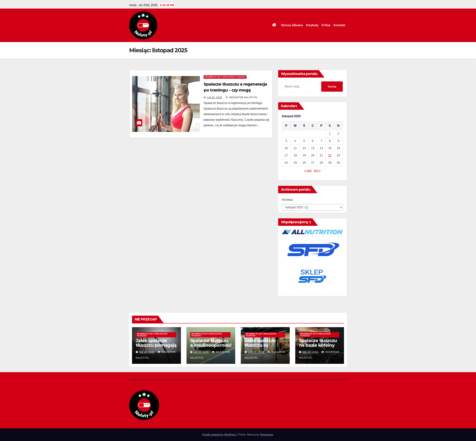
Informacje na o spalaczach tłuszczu (225, 77)
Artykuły (312, 25)
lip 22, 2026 (201, 352)
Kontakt (339, 25)
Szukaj (332, 86)
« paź (308, 170)
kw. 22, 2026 (310, 352)
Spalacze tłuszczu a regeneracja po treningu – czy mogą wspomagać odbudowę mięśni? (236, 90)
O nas (326, 25)
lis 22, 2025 (214, 97)
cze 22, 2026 (256, 352)
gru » (317, 170)
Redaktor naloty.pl (243, 97)
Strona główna (292, 25)
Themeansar (266, 434)
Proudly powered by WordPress (219, 434)
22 (330, 155)
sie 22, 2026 (147, 352)
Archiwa (287, 199)
